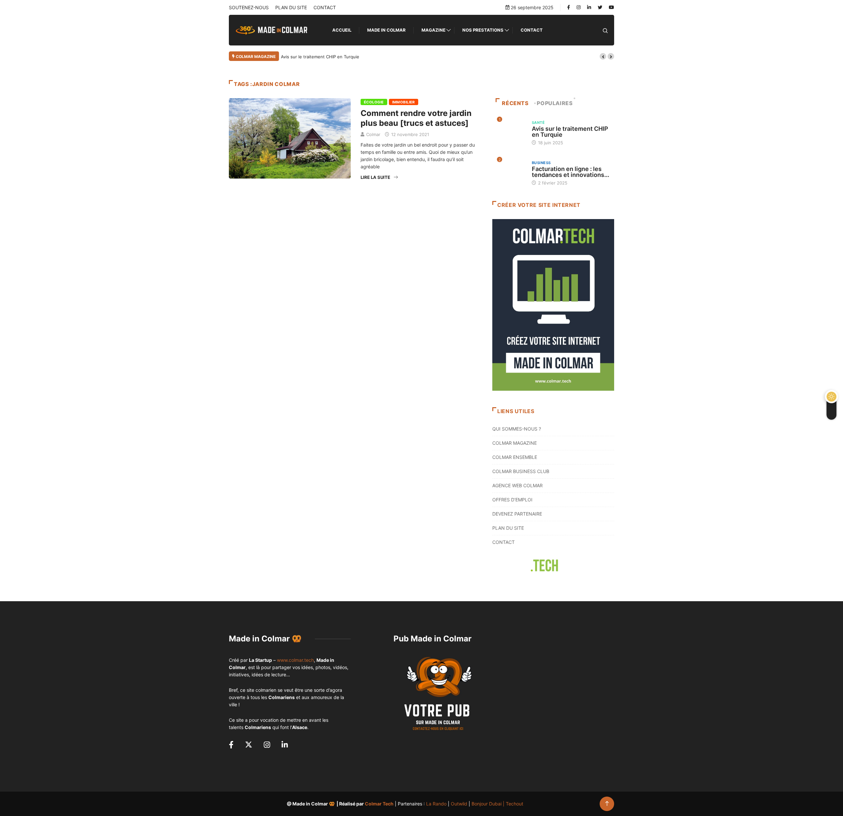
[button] (603, 56)
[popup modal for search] (605, 30)
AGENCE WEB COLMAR (517, 485)
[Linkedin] (589, 7)
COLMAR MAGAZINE (514, 443)
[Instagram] (579, 7)
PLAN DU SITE (291, 7)
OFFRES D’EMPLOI (512, 499)
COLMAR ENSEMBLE (514, 457)
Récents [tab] (515, 103)
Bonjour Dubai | (489, 803)
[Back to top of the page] (607, 803)
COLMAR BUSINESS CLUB (520, 471)
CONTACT (324, 7)
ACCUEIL (341, 30)
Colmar (373, 134)
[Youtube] (611, 7)
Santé (538, 122)
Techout (514, 803)
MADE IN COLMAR (386, 30)
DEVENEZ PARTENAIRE (517, 514)
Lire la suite (375, 177)
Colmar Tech (379, 803)
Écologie (374, 102)
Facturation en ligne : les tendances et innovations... (570, 171)
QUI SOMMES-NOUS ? (516, 429)
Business (541, 162)
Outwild (459, 803)
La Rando (436, 803)
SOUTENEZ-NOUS (249, 7)
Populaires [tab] (555, 103)
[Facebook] (568, 7)
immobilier (403, 102)
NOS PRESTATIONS (482, 30)
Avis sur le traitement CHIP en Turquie (320, 56)
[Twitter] (600, 7)
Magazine (434, 30)
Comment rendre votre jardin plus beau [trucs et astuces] (416, 118)
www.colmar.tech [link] (295, 660)
